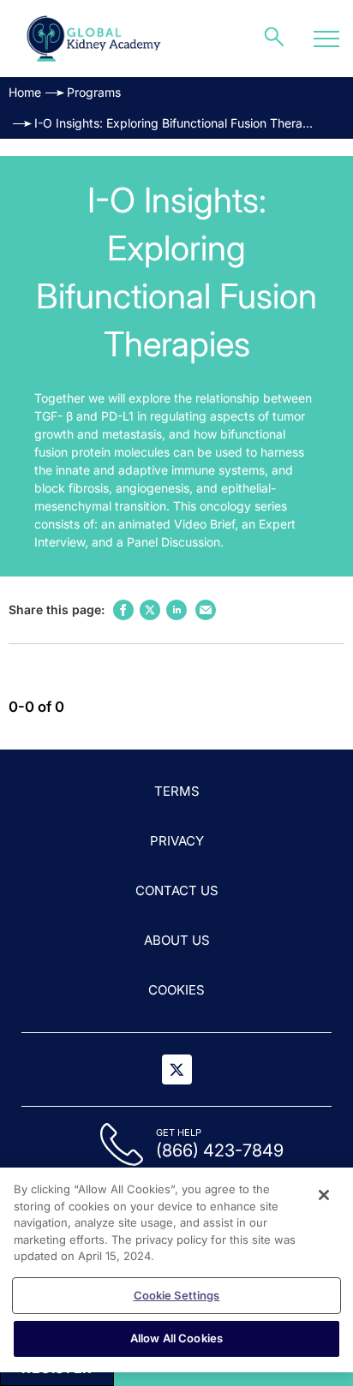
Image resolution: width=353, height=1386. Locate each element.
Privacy (177, 841)
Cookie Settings (177, 1295)
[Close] (324, 1195)
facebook (123, 610)
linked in (176, 610)
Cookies (176, 990)
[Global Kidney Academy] (95, 38)
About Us (177, 940)
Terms (177, 791)
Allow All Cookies (176, 1338)
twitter (150, 610)
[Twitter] (177, 1069)
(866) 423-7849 (220, 1150)
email (205, 610)
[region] (176, 1270)
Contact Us (176, 890)
